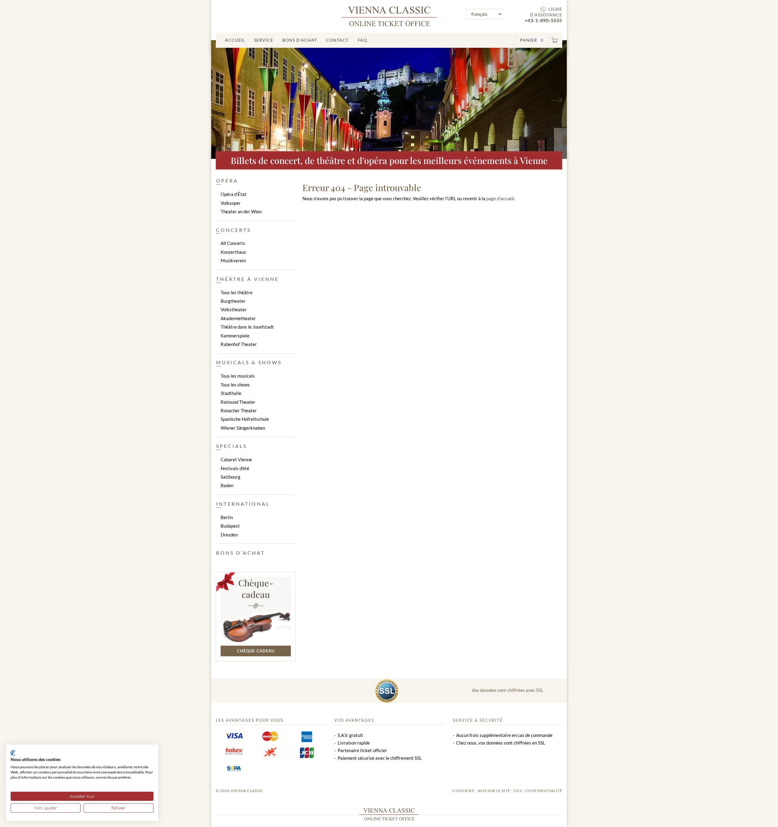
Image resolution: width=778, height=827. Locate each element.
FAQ (362, 40)
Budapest (230, 526)
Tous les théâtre (237, 292)
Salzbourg (230, 477)
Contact (337, 40)
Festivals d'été (235, 468)
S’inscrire (463, 790)
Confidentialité (543, 790)
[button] (238, 99)
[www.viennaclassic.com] (389, 15)
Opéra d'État (233, 194)
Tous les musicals (238, 376)
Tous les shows (235, 384)
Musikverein (233, 260)
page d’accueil (500, 198)
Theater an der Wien (241, 211)
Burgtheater (233, 301)
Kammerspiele (235, 335)
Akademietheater (238, 318)
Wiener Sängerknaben (243, 428)
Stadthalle (231, 393)
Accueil (235, 40)
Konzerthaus (233, 252)
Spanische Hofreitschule (245, 419)
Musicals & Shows (249, 362)
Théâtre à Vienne (247, 279)
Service (263, 40)
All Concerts (233, 243)
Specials (231, 446)
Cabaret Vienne (236, 459)
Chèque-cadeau (255, 588)
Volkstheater (234, 309)
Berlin (227, 517)
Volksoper (231, 203)
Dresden (229, 534)
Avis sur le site (494, 790)
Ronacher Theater (239, 410)
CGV (518, 790)
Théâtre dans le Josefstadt (247, 327)
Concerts (233, 230)
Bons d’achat (299, 40)
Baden (227, 485)
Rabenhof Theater (239, 344)
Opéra (227, 180)
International (243, 504)
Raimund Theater (238, 402)
